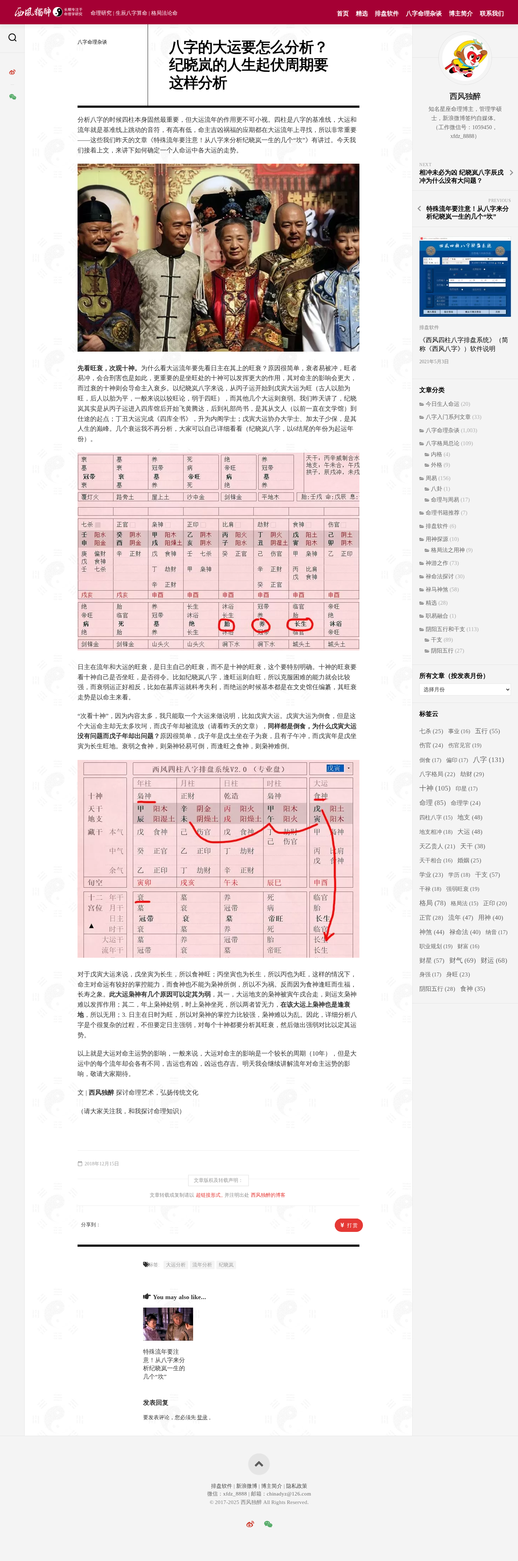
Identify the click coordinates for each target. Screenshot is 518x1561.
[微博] (12, 72)
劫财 (472, 774)
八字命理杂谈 (424, 13)
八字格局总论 (443, 443)
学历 (459, 874)
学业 (431, 874)
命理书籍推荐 (443, 513)
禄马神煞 (437, 589)
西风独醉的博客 (268, 1195)
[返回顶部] (259, 1464)
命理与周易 (445, 500)
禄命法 (465, 932)
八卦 (436, 489)
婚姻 (469, 860)
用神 (490, 917)
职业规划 (435, 946)
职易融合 (437, 616)
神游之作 (437, 563)
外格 (436, 465)
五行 (487, 731)
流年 (460, 917)
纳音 (496, 932)
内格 (436, 454)
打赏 (352, 1225)
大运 (469, 831)
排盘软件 (387, 13)
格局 (432, 903)
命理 (432, 802)
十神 (435, 788)
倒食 (430, 760)
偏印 (457, 760)
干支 (436, 640)
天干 (472, 846)
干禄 (430, 889)
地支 (469, 817)
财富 (468, 946)
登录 (202, 1417)
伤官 (431, 745)
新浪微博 (247, 1486)
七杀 (431, 731)
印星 (466, 789)
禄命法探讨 (440, 576)
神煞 (431, 932)
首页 (343, 13)
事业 (459, 731)
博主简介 (461, 13)
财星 (431, 960)
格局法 (464, 903)
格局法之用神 (448, 550)
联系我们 (492, 13)
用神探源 (437, 539)
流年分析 (202, 1264)
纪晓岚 (226, 1264)
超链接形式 (208, 1195)
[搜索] (12, 38)
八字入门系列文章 (448, 417)
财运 (494, 960)
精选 (362, 13)
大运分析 (176, 1264)
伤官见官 (464, 745)
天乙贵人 (437, 846)
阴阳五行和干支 (445, 629)
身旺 (458, 974)
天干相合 (435, 860)
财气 (462, 960)
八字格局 (437, 774)
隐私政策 (296, 1486)
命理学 (466, 803)
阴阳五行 (442, 651)
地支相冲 (435, 832)
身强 (430, 974)
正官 (431, 917)
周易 (431, 478)
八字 (488, 759)
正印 (495, 903)
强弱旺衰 (462, 889)
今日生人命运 (443, 404)
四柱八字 (435, 817)
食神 (472, 988)
